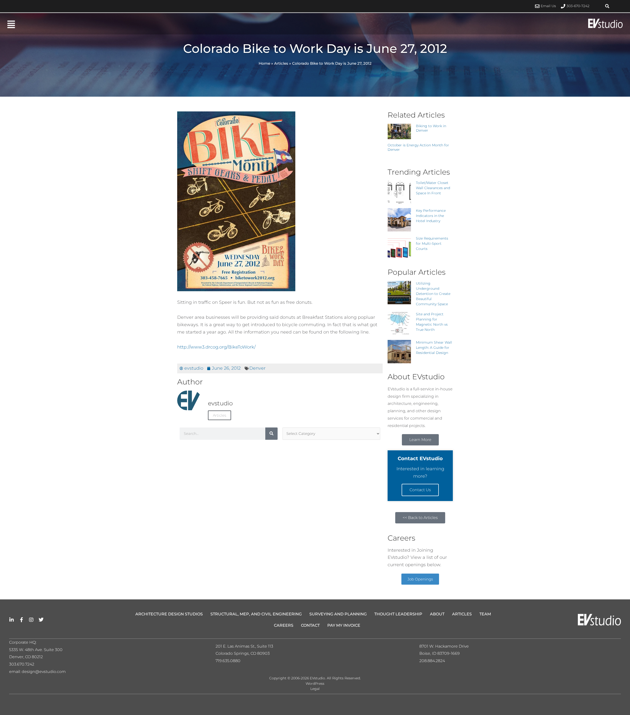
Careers (283, 625)
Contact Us (420, 489)
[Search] (271, 433)
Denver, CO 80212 (26, 656)
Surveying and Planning (338, 614)
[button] (607, 6)
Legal (315, 688)
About (437, 614)
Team (485, 614)
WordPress (315, 683)
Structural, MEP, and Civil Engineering (256, 614)
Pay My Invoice (343, 625)
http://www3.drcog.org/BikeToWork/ (216, 347)
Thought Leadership (398, 614)
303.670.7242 (21, 664)
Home (264, 63)
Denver (257, 368)
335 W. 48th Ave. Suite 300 (37, 649)
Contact (310, 625)
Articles (281, 63)
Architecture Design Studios (169, 614)
